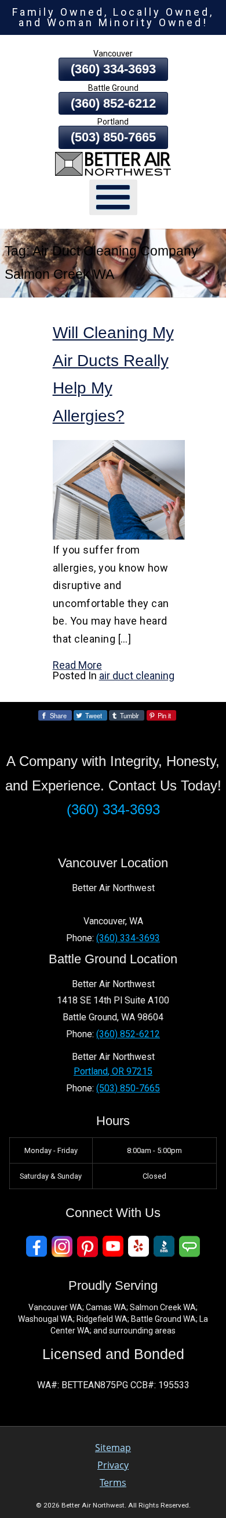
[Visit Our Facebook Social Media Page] (36, 1246)
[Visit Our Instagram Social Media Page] (62, 1246)
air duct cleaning (136, 675)
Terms (113, 1482)
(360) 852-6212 (113, 103)
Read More (77, 665)
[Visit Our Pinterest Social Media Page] (87, 1246)
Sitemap (113, 1447)
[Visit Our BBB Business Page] (164, 1246)
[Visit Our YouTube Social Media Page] (113, 1246)
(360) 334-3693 (113, 69)
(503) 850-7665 (113, 137)
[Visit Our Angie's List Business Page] (189, 1246)
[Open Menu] (113, 197)
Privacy (113, 1465)
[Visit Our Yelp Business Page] (138, 1246)
